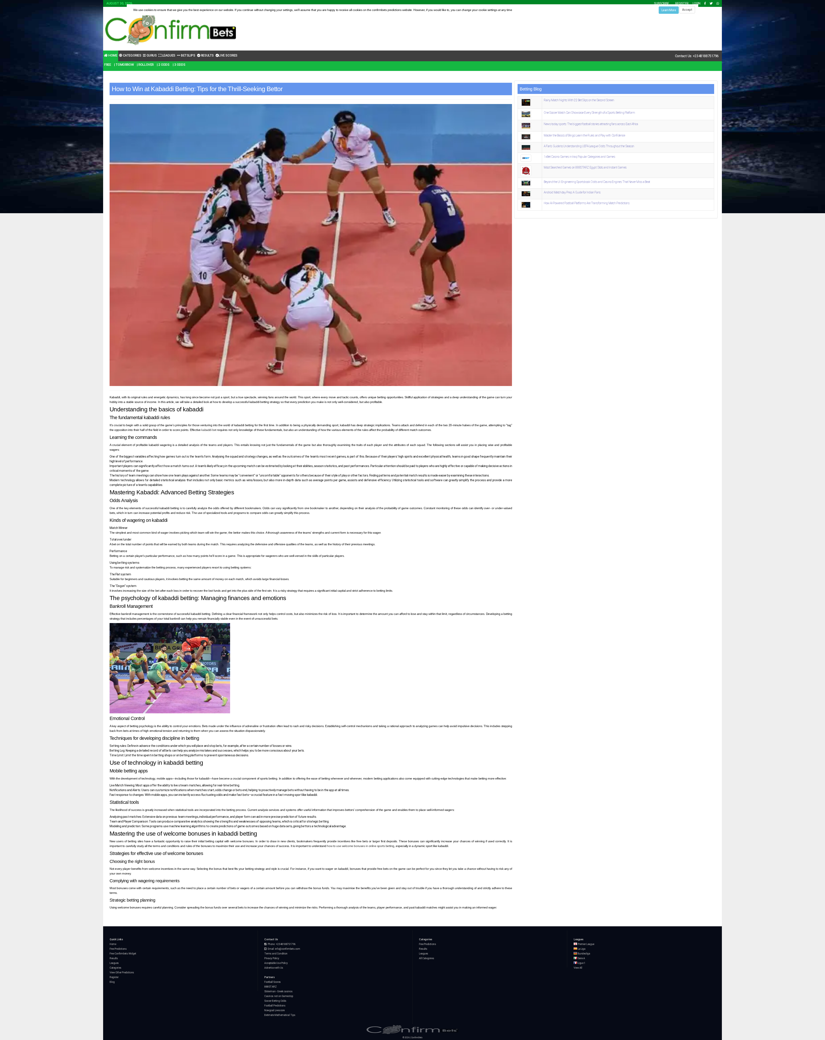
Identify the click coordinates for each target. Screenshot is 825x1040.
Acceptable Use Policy (275, 963)
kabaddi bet (208, 430)
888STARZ (270, 986)
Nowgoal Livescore (274, 1010)
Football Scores (272, 981)
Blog (112, 981)
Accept (687, 9)
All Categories (426, 958)
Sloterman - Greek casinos (278, 991)
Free (107, 65)
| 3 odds (179, 65)
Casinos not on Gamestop (278, 996)
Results (207, 55)
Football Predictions (275, 1005)
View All (578, 967)
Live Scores (227, 55)
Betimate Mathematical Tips (279, 1015)
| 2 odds (163, 65)
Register (114, 977)
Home (112, 55)
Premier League (585, 944)
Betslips (187, 55)
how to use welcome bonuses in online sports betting (360, 846)
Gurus (151, 55)
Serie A (581, 958)
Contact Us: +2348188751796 (697, 56)
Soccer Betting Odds (275, 1000)
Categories (131, 55)
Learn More (669, 10)
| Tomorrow (124, 65)
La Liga (581, 948)
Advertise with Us (273, 967)
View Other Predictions (122, 972)
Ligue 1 (581, 963)
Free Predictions (118, 948)
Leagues (168, 55)
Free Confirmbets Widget (123, 953)
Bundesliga (583, 953)
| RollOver (145, 65)
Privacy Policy (271, 958)
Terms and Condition (275, 953)
